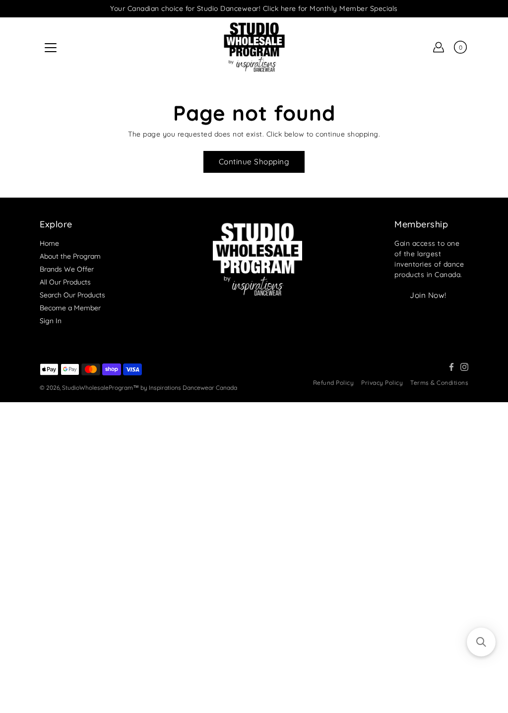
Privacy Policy (382, 382)
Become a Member (70, 307)
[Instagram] (464, 367)
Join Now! (428, 295)
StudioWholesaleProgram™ (100, 387)
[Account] (438, 47)
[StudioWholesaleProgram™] (254, 47)
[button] (481, 642)
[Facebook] (451, 367)
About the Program (70, 256)
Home (49, 243)
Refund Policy (333, 382)
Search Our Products (72, 294)
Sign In (51, 320)
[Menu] (51, 47)
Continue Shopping (254, 161)
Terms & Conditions (439, 382)
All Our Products (65, 282)
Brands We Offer (67, 269)
